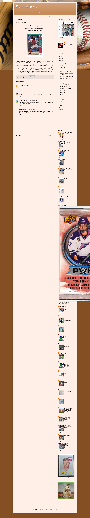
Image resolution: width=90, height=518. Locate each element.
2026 (60, 53)
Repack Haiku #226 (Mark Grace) (66, 80)
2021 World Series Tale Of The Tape (67, 71)
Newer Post (18, 135)
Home (16, 16)
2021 (60, 62)
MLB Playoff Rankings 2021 (65, 86)
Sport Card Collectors (63, 443)
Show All (72, 451)
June (61, 96)
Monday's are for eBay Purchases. (68, 143)
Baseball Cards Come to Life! (65, 168)
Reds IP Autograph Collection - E (67, 179)
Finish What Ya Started (68, 399)
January (61, 105)
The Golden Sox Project (39, 16)
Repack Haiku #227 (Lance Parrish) (66, 76)
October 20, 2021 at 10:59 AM (30, 93)
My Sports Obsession (63, 326)
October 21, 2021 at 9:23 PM (29, 109)
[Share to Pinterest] (34, 76)
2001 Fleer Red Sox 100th (67, 372)
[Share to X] (31, 76)
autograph (21, 77)
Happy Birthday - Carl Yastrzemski (68, 327)
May (61, 97)
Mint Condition (62, 159)
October (61, 67)
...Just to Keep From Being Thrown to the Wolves (68, 162)
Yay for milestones (67, 336)
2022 (60, 60)
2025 (60, 54)
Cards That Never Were (63, 344)
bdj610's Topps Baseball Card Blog (66, 389)
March (61, 101)
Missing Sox (49, 16)
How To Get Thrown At (68, 189)
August (61, 92)
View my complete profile (69, 46)
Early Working (67, 151)
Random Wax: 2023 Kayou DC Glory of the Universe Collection (68, 309)
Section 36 (61, 407)
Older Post (51, 135)
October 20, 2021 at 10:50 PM (31, 100)
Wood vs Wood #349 (68, 169)
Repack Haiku (23, 16)
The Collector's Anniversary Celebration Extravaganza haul (67, 364)
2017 (60, 112)
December (62, 63)
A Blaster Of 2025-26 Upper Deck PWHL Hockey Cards (65, 303)
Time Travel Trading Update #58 (66, 78)
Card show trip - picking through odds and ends (68, 418)
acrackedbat (21, 93)
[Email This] (29, 76)
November (62, 65)
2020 (60, 107)
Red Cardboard (62, 177)
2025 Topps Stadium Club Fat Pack (68, 427)
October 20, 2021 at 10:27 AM (26, 85)
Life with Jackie (67, 435)
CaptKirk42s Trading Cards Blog (65, 132)
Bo (19, 85)
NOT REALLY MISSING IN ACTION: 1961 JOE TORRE (68, 319)
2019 (60, 109)
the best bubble (62, 434)
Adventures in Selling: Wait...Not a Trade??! (68, 391)
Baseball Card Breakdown (64, 362)
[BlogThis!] (30, 76)
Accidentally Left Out (68, 197)
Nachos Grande (62, 141)
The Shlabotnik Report (63, 205)
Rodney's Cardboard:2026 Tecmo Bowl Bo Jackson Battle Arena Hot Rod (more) (68, 446)
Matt (66, 43)
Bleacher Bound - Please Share (67, 345)
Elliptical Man (22, 100)
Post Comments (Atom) (25, 138)
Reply (20, 89)
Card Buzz (61, 416)
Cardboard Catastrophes (64, 398)
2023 (60, 58)
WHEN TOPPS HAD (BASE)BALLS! (63, 316)
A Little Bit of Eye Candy (67, 134)
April (61, 99)
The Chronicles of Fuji (63, 196)
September (62, 90)
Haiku (24, 77)
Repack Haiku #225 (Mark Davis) (66, 84)
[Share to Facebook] (33, 76)
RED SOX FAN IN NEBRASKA (65, 371)
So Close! (30, 16)
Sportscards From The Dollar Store (65, 187)
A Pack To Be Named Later (64, 425)
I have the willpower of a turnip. (68, 382)
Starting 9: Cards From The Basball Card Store (66, 74)
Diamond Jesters (26, 6)
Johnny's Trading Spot (63, 353)
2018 (60, 111)
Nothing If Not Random (63, 306)
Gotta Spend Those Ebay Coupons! (66, 88)
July (61, 94)
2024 (60, 56)
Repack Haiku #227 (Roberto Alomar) (65, 69)
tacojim (47, 509)
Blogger (55, 509)
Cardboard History (63, 380)
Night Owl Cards (62, 335)
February (62, 103)
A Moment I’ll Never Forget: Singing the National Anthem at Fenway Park (68, 410)
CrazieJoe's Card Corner (64, 150)
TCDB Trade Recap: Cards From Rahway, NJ (66, 82)
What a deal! (66, 354)
